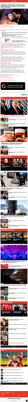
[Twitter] (3, 388)
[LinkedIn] (4, 388)
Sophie (20, 44)
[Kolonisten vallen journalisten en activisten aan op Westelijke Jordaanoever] (14, 172)
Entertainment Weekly (4, 44)
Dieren (2, 121)
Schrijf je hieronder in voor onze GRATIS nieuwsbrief (8, 80)
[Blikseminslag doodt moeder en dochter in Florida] (4, 341)
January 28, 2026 (10, 77)
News (1, 386)
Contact (2, 395)
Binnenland (2, 141)
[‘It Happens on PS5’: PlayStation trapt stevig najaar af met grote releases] (4, 327)
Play (1, 194)
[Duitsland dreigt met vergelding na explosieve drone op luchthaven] (4, 296)
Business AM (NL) (3, 393)
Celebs (2, 164)
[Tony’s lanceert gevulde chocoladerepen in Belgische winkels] (4, 219)
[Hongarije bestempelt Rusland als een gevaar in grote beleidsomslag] (4, 150)
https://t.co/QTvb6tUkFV (5, 75)
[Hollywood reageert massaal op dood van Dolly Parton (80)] (4, 322)
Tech (8, 386)
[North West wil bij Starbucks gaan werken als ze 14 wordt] (4, 336)
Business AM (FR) (8, 393)
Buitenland (2, 114)
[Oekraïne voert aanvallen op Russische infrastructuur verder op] (14, 200)
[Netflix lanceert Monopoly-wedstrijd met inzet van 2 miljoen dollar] (2, 377)
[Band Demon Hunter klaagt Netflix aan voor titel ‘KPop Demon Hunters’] (6, 232)
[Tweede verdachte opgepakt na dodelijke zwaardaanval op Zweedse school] (4, 122)
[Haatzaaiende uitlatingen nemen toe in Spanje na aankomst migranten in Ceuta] (4, 291)
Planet (6, 386)
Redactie (7, 25)
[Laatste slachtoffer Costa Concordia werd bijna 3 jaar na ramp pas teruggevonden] (2, 380)
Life (10, 386)
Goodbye (13, 393)
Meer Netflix (19, 383)
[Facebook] (1, 388)
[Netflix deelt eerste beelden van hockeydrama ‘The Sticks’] (17, 232)
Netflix (2, 237)
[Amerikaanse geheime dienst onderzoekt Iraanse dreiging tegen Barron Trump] (4, 195)
